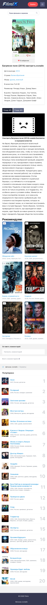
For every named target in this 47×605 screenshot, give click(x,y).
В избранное (24, 60)
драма (12, 80)
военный (19, 80)
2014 (18, 71)
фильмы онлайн (11, 367)
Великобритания (17, 75)
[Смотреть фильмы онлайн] (10, 4)
